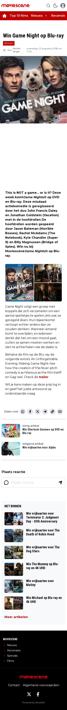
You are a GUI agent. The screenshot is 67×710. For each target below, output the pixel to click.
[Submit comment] (60, 482)
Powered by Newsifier (33, 702)
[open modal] (63, 5)
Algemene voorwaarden (41, 685)
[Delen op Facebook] (30, 412)
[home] (4, 15)
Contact (14, 685)
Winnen (8, 43)
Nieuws (37, 15)
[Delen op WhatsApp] (23, 412)
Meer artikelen (16, 617)
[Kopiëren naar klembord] (52, 412)
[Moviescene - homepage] (15, 5)
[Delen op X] (38, 412)
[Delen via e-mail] (60, 412)
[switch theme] (55, 5)
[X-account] (29, 694)
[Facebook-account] (38, 694)
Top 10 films (19, 15)
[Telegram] (45, 412)
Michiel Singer (16, 50)
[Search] (48, 5)
